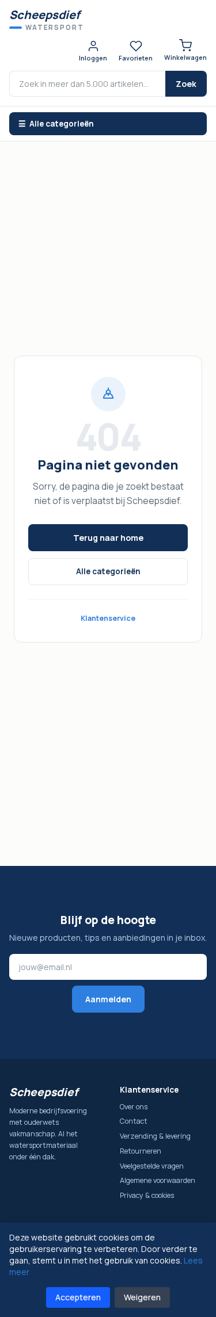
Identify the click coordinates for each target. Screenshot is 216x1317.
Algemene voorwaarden (157, 1180)
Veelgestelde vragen (152, 1166)
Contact (133, 1121)
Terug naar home (108, 537)
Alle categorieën (108, 571)
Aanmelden (108, 999)
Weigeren (142, 1297)
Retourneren (140, 1151)
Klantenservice (108, 618)
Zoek (186, 83)
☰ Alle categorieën (56, 124)
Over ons (133, 1107)
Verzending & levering (155, 1136)
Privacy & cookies (147, 1195)
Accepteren (78, 1297)
